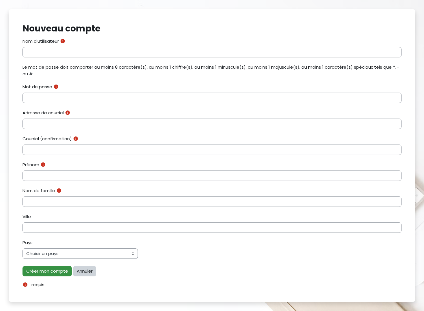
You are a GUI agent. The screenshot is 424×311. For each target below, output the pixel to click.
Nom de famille (38, 191)
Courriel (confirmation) (47, 139)
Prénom (30, 165)
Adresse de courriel (43, 113)
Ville (26, 216)
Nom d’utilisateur (40, 41)
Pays (27, 242)
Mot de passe (37, 87)
